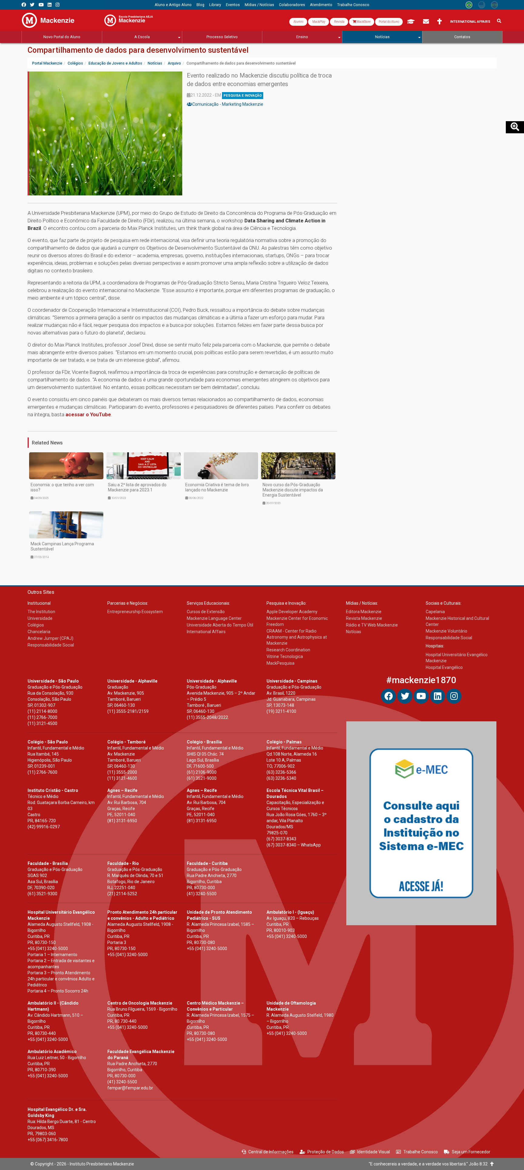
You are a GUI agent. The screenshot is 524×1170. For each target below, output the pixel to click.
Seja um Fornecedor (471, 1151)
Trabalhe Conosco (420, 1151)
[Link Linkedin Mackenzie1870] (49, 4)
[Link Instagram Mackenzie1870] (57, 4)
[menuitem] (173, 5)
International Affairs (470, 22)
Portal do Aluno (389, 21)
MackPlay (318, 21)
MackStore (363, 21)
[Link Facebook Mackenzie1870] (24, 4)
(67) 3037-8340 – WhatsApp (294, 845)
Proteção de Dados (325, 1151)
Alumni (298, 21)
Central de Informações (271, 1151)
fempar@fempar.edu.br (130, 1087)
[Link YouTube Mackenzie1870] (41, 4)
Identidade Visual (373, 1151)
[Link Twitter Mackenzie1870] (32, 4)
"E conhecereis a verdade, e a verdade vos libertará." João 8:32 (429, 1164)
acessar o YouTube (88, 414)
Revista (339, 21)
